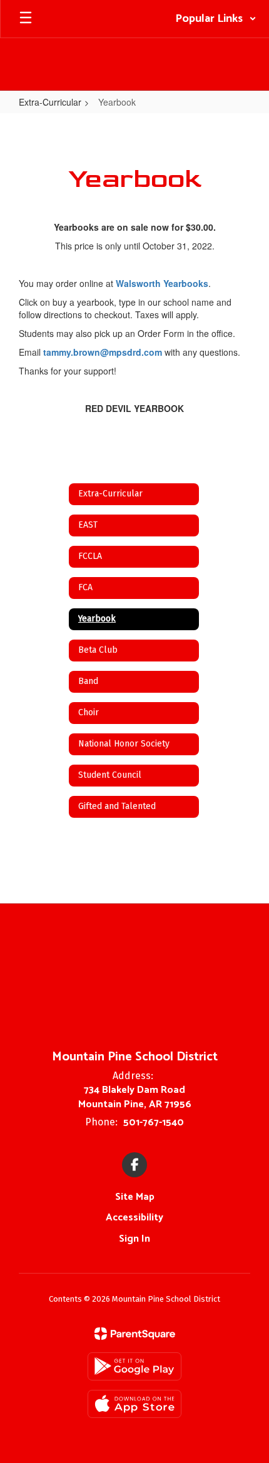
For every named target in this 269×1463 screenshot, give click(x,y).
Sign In (134, 1238)
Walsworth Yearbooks (162, 283)
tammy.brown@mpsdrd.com (102, 352)
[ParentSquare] (134, 1333)
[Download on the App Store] (134, 1404)
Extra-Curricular (50, 102)
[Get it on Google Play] (134, 1366)
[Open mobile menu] (26, 19)
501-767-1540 (153, 1122)
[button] (216, 19)
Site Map (135, 1197)
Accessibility (134, 1217)
